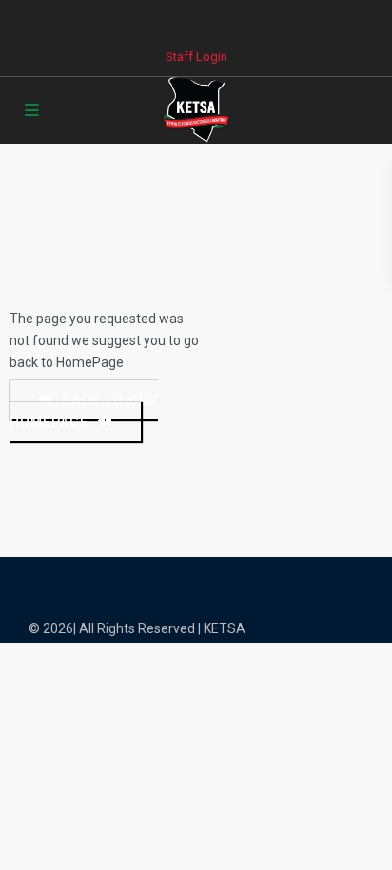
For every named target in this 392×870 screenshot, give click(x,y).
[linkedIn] (215, 19)
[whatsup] (137, 19)
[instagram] (293, 19)
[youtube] (254, 19)
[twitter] (176, 19)
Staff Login (196, 56)
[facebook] (98, 19)
